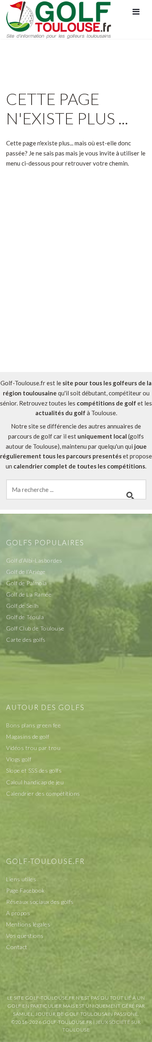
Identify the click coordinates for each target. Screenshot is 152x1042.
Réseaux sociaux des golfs (40, 901)
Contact (17, 946)
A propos (18, 913)
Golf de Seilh (22, 605)
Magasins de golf (27, 736)
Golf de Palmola (26, 583)
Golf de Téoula (25, 616)
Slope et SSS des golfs (34, 770)
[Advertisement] (76, 288)
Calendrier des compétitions (43, 793)
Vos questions (25, 935)
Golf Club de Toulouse (35, 628)
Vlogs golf (18, 759)
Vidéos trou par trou (33, 747)
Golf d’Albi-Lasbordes (34, 560)
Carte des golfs (26, 639)
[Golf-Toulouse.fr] (58, 19)
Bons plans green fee (33, 725)
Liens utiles (21, 879)
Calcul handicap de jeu (35, 782)
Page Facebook (25, 890)
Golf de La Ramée (28, 594)
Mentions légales (28, 924)
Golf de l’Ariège (25, 571)
